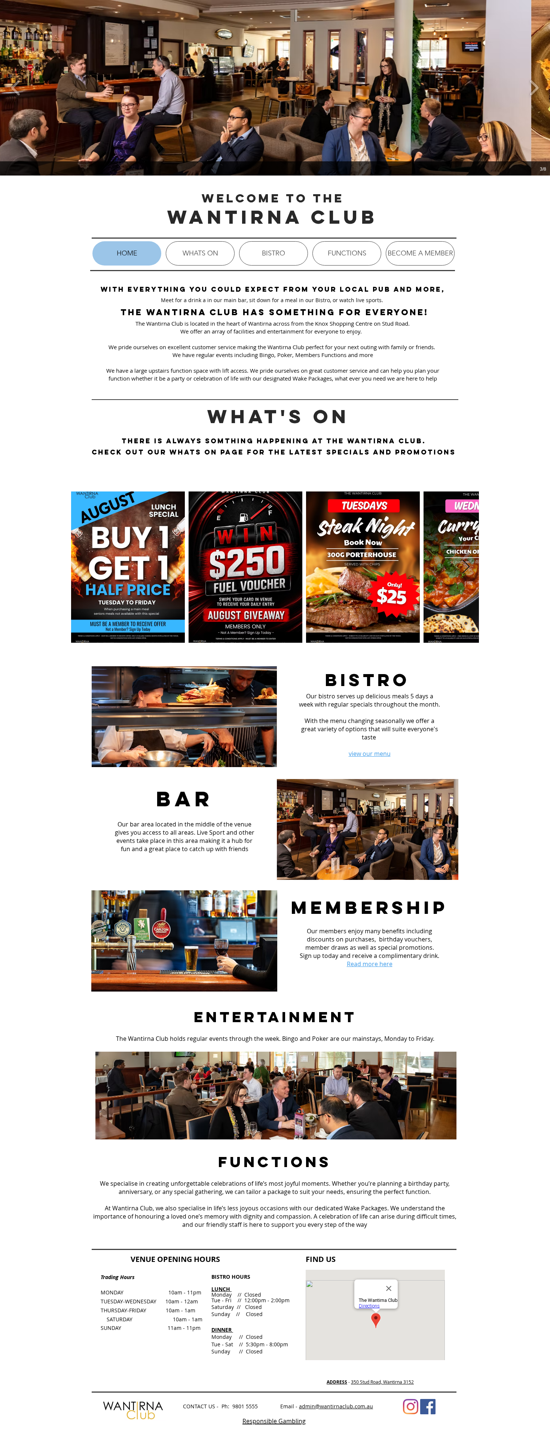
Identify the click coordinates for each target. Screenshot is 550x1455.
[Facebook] (428, 1406)
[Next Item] (466, 567)
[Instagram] (410, 1406)
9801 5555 (245, 1406)
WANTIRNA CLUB (272, 217)
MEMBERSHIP (369, 907)
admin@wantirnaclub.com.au (336, 1406)
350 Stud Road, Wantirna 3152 (382, 1382)
